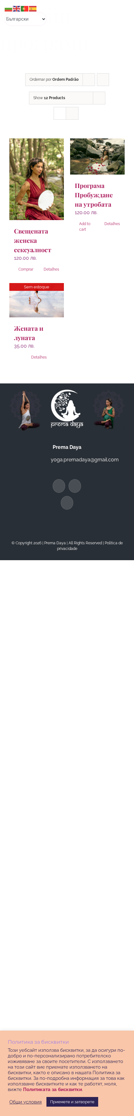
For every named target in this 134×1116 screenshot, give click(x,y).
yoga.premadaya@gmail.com (85, 460)
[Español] (33, 8)
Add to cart (84, 227)
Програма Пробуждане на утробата (94, 194)
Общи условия (25, 1101)
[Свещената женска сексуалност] (36, 179)
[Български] (9, 8)
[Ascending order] (103, 79)
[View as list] (72, 113)
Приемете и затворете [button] (72, 1101)
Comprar (25, 269)
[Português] (25, 8)
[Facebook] (59, 486)
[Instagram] (67, 503)
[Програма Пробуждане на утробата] (97, 156)
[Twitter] (75, 486)
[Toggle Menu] (118, 15)
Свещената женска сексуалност (32, 240)
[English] (17, 8)
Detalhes (51, 269)
